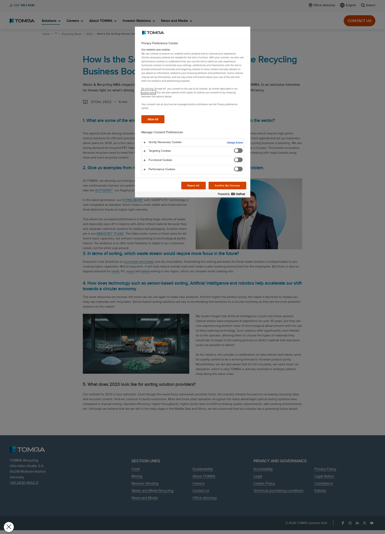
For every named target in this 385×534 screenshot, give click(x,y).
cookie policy (148, 92)
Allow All (153, 119)
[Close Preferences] (9, 527)
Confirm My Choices (227, 185)
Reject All (193, 185)
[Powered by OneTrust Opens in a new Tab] (233, 194)
